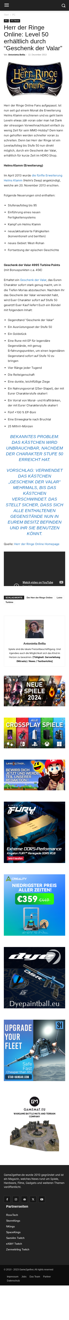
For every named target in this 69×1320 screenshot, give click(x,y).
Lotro (59, 597)
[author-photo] (34, 638)
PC (14, 14)
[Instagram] (15, 1199)
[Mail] (24, 1199)
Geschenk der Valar (33, 280)
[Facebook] (7, 1199)
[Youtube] (41, 1199)
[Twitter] (33, 1199)
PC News (15, 21)
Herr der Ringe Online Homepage (36, 544)
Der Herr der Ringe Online (40, 597)
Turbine (9, 602)
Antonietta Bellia (16, 55)
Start (6, 14)
